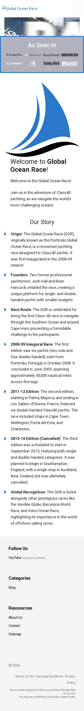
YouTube (15, 558)
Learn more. (68, 696)
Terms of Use (24, 676)
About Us (15, 617)
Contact (14, 626)
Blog (12, 588)
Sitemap (15, 634)
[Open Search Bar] (68, 8)
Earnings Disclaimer (49, 676)
